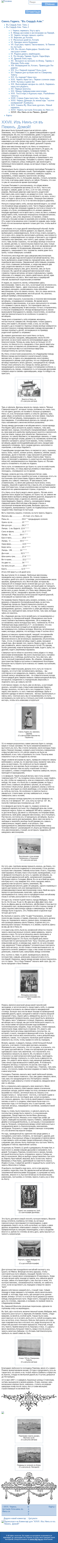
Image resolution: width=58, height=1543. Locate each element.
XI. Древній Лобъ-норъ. (21, 58)
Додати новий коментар (15, 1518)
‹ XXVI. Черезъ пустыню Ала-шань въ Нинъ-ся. (12, 1509)
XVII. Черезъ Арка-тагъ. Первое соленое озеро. (33, 79)
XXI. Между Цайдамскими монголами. (29, 91)
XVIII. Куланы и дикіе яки (23, 82)
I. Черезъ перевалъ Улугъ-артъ (25, 30)
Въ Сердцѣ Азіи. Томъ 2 (17, 27)
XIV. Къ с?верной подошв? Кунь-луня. (29, 70)
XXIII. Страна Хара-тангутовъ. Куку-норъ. (30, 98)
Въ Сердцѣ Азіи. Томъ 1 (17, 25)
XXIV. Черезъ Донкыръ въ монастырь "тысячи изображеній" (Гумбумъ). (32, 101)
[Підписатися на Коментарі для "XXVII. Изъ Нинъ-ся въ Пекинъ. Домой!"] (29, 1524)
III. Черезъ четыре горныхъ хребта (27, 35)
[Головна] (7, 1)
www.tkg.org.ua (36, 1539)
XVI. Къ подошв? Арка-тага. (24, 77)
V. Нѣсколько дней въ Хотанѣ (25, 40)
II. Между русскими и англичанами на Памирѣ (32, 33)
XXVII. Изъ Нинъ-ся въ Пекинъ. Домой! (29, 112)
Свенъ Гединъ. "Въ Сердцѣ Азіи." (23, 21)
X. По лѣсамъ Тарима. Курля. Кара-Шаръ (30, 56)
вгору (28, 1510)
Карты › (52, 1507)
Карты (9, 115)
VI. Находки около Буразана (24, 42)
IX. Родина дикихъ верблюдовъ (25, 54)
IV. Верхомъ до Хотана (21, 37)
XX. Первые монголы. (21, 89)
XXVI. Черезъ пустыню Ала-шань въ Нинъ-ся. (32, 110)
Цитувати (32, 1518)
